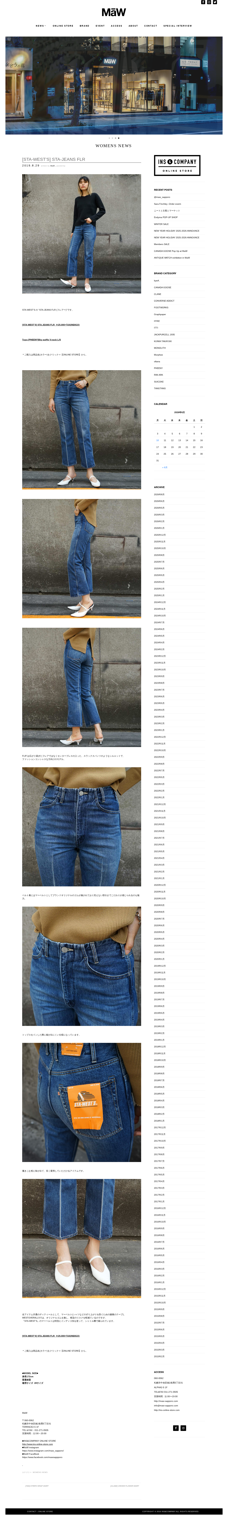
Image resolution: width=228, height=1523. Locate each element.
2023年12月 (160, 656)
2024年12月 (160, 602)
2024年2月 (159, 649)
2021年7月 (159, 838)
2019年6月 (159, 1006)
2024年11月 (159, 609)
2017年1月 (159, 1201)
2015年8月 (159, 1316)
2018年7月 (159, 1080)
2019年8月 (159, 993)
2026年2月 (159, 521)
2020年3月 (159, 945)
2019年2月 (159, 1033)
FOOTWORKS (161, 307)
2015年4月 (159, 1343)
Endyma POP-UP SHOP (166, 217)
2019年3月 (159, 1026)
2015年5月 (159, 1336)
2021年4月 (159, 858)
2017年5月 (159, 1174)
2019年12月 (160, 966)
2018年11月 (159, 1053)
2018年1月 (159, 1121)
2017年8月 (159, 1154)
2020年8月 (159, 912)
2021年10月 (160, 817)
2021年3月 (159, 865)
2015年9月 (159, 1309)
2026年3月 (159, 514)
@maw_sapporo (162, 197)
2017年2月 (159, 1195)
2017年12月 (160, 1127)
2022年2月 (159, 790)
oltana (157, 361)
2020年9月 (159, 905)
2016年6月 (159, 1248)
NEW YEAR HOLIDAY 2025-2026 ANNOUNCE (176, 231)
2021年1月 (159, 878)
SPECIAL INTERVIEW (177, 26)
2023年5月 (159, 703)
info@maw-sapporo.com (166, 1405)
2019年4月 (159, 1019)
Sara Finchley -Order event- (167, 204)
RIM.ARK (158, 375)
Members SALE (161, 244)
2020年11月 (159, 891)
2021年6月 (159, 844)
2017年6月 (159, 1168)
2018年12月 (160, 1046)
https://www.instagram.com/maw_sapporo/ (43, 1450)
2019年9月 (159, 986)
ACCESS (116, 26)
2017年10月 (160, 1141)
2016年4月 (159, 1262)
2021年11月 (159, 811)
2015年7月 (159, 1322)
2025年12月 (160, 535)
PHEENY (158, 368)
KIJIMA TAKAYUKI (163, 341)
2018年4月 (159, 1100)
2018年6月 (159, 1087)
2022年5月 (159, 777)
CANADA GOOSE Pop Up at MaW (170, 251)
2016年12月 (160, 1208)
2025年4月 (159, 582)
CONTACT (150, 26)
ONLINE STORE (63, 26)
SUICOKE (159, 381)
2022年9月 (159, 757)
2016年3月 (159, 1269)
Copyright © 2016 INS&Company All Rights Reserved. (170, 1511)
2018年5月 (159, 1093)
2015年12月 (160, 1289)
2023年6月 (159, 696)
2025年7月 (159, 562)
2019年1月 (159, 1040)
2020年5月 (159, 932)
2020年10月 (160, 898)
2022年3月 (159, 784)
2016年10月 (160, 1221)
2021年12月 (160, 804)
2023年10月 (160, 669)
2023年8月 (159, 683)
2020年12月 (160, 885)
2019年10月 (160, 979)
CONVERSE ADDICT (164, 301)
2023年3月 (159, 716)
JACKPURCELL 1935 (164, 334)
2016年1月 (159, 1282)
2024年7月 (159, 622)
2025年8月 (159, 555)
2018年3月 (159, 1107)
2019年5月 (159, 1013)
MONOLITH (160, 348)
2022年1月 (159, 797)
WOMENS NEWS (40, 1472)
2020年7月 (159, 919)
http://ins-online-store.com (167, 1410)
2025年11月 (159, 541)
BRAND (84, 26)
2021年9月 (159, 824)
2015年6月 (159, 1329)
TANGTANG (160, 388)
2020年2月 (159, 952)
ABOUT (133, 26)
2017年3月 (159, 1188)
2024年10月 (160, 615)
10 (157, 440)
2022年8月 (159, 764)
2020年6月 (159, 925)
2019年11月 (159, 972)
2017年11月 (159, 1134)
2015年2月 (159, 1356)
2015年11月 (159, 1296)
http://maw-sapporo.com (166, 1401)
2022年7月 (159, 770)
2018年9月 (159, 1067)
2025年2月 (159, 588)
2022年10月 (160, 750)
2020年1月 (159, 959)
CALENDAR (160, 404)
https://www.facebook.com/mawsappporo (42, 1457)
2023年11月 (159, 662)
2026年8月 (159, 494)
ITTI (156, 327)
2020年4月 (159, 939)
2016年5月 (159, 1255)
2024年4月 (159, 642)
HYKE (157, 321)
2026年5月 (159, 508)
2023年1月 (159, 730)
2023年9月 (159, 676)
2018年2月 (159, 1114)
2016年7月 (159, 1242)
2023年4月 (159, 710)
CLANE (157, 294)
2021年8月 (159, 831)
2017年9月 (159, 1147)
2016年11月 (159, 1215)
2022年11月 (159, 743)
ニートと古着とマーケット (167, 210)
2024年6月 (159, 629)
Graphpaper (160, 314)
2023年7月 (159, 690)
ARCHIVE (159, 487)
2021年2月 (159, 871)
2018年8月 (159, 1073)
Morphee (158, 355)
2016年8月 (159, 1235)
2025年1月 (159, 595)
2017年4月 (159, 1181)
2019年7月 (159, 999)
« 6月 (165, 467)
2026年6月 (159, 501)
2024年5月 (159, 636)
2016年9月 (159, 1228)
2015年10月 (160, 1302)
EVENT (100, 26)
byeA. (157, 280)
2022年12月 (160, 737)
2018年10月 (160, 1060)
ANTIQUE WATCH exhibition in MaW (172, 257)
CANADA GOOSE (162, 287)
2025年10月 (160, 548)
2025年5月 (159, 575)
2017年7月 (159, 1161)
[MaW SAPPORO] (114, 15)
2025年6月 (159, 568)
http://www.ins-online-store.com (37, 1444)
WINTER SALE (161, 224)
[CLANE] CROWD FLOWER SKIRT (124, 1486)
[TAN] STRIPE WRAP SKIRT (36, 1486)
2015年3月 (159, 1349)
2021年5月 (159, 851)
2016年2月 (159, 1275)
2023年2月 (159, 723)
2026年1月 (159, 528)
